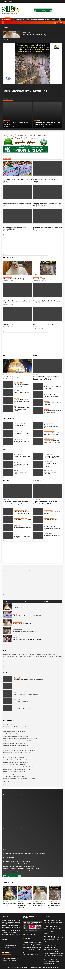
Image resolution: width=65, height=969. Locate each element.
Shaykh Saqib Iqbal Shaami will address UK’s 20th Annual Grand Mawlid (21, 401)
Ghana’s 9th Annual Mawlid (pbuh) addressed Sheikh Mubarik (16, 736)
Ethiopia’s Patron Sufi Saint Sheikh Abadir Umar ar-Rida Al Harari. (17, 752)
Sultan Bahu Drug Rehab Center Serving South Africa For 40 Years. (22, 512)
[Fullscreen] (40, 930)
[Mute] (38, 930)
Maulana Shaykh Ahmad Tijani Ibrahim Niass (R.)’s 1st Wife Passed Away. (28, 679)
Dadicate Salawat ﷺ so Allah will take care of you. (47, 279)
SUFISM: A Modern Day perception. (12, 325)
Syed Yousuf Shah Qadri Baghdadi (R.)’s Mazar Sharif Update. (16, 748)
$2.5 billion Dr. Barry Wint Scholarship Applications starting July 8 (52, 528)
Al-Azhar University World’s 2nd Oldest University (46, 301)
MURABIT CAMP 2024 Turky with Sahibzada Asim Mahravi (21, 393)
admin (13, 94)
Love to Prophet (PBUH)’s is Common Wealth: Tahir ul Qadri (22, 520)
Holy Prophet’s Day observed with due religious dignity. (15, 776)
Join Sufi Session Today (52, 19)
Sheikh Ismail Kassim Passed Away (21, 701)
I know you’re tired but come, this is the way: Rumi (14, 764)
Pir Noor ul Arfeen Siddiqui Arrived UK (11, 774)
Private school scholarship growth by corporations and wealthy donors (52, 536)
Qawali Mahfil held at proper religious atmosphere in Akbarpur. (28, 19)
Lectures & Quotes (20, 423)
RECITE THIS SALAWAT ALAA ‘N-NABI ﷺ (33, 35)
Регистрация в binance (8, 871)
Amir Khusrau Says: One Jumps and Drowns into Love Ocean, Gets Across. (52, 426)
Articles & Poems (24, 32)
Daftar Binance (6, 861)
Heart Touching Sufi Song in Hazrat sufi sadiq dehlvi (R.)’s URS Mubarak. (52, 456)
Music (18, 454)
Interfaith (4, 499)
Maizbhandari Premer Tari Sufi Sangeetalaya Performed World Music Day (51, 465)
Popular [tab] (26, 601)
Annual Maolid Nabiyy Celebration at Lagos (24, 863)
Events (34, 225)
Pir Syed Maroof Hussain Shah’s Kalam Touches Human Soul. (26, 686)
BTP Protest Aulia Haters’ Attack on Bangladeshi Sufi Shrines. (27, 615)
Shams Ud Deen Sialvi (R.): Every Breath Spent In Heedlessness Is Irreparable (51, 434)
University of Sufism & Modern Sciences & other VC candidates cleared (23, 868)
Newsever (50, 967)
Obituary (18, 677)
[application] (32, 926)
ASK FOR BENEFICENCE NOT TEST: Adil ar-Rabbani (14, 755)
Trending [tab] (46, 601)
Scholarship (38, 499)
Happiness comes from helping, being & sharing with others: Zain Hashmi (52, 442)
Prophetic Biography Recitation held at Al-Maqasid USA (15, 771)
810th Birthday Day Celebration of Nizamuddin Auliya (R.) (21, 385)
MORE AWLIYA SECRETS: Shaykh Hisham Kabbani (23, 866)
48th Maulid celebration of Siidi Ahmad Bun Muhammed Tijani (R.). (17, 741)
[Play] (24, 930)
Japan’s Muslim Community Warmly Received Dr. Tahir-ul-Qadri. (16, 769)
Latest (29, 32)
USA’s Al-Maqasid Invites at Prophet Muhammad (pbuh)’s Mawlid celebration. (22, 409)
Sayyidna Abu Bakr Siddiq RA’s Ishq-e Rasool (20, 861)
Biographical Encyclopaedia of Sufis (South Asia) (25, 871)
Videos (10, 86)
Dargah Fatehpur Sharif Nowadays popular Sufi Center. (22, 456)
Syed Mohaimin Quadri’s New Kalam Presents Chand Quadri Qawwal (18, 767)
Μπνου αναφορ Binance (8, 863)
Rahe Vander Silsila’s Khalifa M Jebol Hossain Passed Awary (26, 694)
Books (34, 374)
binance (4, 868)
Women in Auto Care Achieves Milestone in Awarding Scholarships (52, 520)
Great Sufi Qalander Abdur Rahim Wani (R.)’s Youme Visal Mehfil (21, 464)
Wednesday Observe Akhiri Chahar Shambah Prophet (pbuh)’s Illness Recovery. (20, 738)
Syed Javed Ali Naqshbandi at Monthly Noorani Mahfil (14, 743)
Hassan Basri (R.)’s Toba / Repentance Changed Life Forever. (16, 762)
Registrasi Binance (7, 866)
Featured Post (6, 120)
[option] (32, 34)
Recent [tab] (6, 601)
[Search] (52, 23)
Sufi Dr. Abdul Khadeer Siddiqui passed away (23, 708)
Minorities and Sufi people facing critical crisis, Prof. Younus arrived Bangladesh (22, 536)
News (7, 86)
